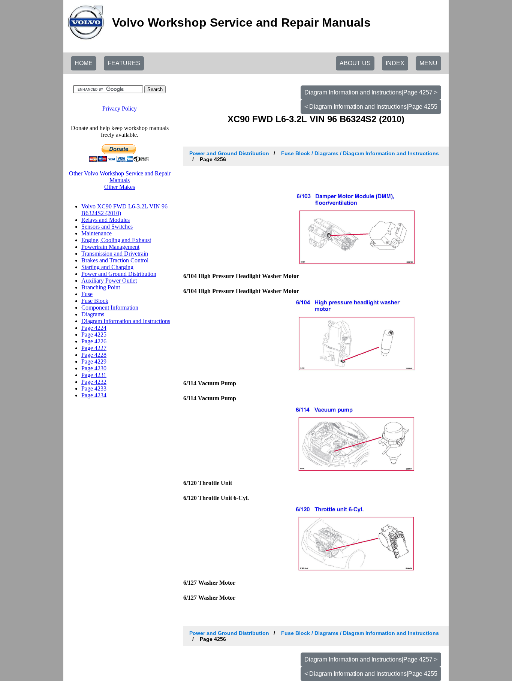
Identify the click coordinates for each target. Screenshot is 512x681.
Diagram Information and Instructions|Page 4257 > (370, 92)
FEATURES (124, 63)
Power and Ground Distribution (229, 153)
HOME (84, 63)
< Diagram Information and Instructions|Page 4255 (370, 106)
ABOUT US (355, 63)
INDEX (395, 63)
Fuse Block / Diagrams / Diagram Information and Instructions (360, 153)
